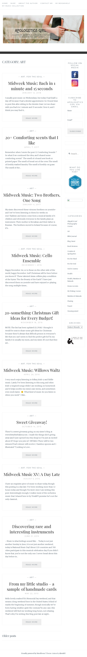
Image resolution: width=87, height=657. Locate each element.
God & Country (72, 269)
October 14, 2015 (31, 427)
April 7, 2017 (31, 147)
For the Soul (34, 77)
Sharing (70, 301)
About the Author (28, 3)
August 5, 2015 (32, 479)
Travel (69, 306)
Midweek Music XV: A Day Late (32, 474)
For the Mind (72, 259)
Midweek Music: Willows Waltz (32, 370)
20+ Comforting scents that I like (31, 140)
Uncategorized (72, 311)
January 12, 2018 (31, 93)
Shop (13, 3)
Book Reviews (72, 246)
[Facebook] (75, 74)
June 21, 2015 (31, 536)
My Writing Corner (74, 291)
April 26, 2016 (32, 375)
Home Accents (72, 286)
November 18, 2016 (32, 323)
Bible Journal (72, 236)
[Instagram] (75, 83)
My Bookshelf (63, 3)
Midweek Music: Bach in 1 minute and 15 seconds (31, 85)
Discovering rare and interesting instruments (32, 529)
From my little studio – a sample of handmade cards (32, 586)
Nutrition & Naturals (74, 296)
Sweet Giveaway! (31, 422)
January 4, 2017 (32, 205)
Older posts (9, 636)
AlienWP (62, 653)
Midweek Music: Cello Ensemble (31, 258)
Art (23, 77)
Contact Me (46, 3)
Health (69, 274)
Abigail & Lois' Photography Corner (72, 223)
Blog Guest (71, 241)
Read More (33, 119)
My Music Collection (13, 6)
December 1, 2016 (32, 265)
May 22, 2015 (32, 594)
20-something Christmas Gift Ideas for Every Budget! (32, 315)
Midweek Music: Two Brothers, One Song (31, 197)
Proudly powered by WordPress (33, 653)
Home (5, 3)
